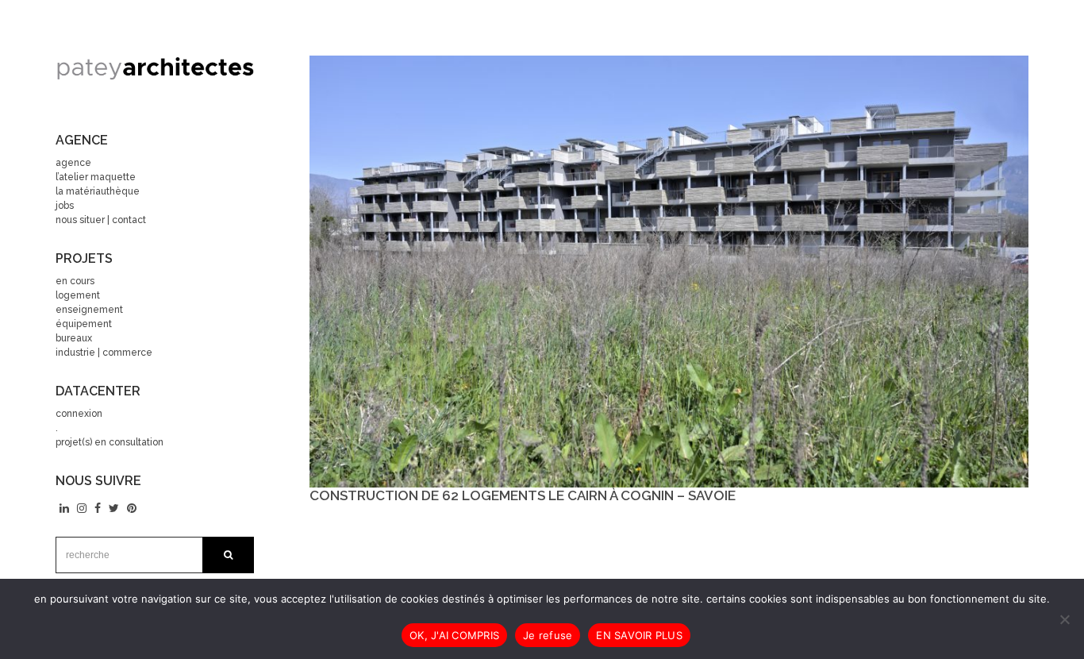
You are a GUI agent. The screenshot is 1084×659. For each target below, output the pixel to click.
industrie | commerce (104, 352)
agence (73, 162)
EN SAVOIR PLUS (639, 635)
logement (78, 295)
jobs (65, 205)
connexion (79, 413)
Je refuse (547, 635)
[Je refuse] (1064, 619)
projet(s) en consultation (109, 442)
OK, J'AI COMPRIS (454, 635)
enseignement (89, 309)
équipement (84, 324)
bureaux (74, 338)
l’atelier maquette (96, 177)
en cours (75, 281)
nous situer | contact (101, 219)
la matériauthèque (98, 191)
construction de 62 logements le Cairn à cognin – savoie (522, 495)
